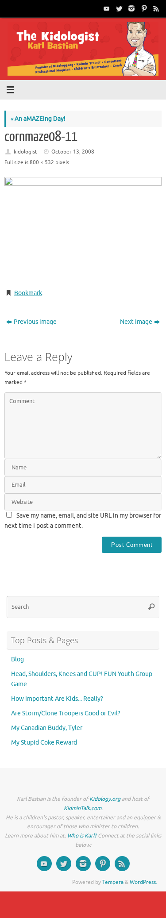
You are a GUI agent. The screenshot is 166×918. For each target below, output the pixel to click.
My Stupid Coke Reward (44, 742)
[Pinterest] (143, 8)
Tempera (113, 882)
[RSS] (155, 8)
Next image (136, 322)
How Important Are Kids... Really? (57, 699)
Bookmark (28, 293)
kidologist (25, 151)
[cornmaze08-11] (83, 229)
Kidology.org (104, 799)
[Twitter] (118, 8)
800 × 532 (42, 162)
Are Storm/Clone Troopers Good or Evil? (65, 713)
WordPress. (143, 882)
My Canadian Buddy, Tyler (46, 728)
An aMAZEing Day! (38, 119)
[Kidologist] (106, 8)
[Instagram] (130, 8)
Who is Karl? (82, 835)
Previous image (35, 322)
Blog (17, 659)
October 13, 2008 (72, 151)
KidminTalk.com (82, 808)
